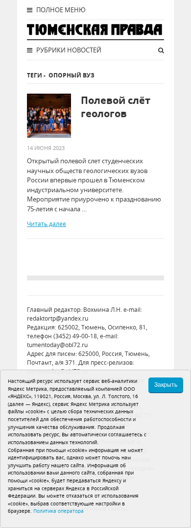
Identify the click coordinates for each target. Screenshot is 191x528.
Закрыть (165, 384)
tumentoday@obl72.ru (57, 345)
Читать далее (46, 224)
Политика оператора (58, 510)
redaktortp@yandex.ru (57, 318)
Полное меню (60, 9)
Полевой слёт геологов (115, 107)
